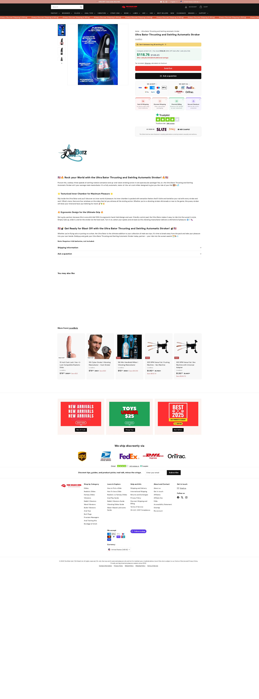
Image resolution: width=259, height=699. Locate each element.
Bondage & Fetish (90, 524)
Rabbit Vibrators (90, 501)
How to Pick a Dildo (114, 488)
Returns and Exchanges (139, 495)
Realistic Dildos (89, 491)
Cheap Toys (129, 430)
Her (144, 13)
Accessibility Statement (163, 504)
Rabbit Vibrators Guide (115, 501)
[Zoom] (97, 54)
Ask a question (65, 254)
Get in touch (158, 491)
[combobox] (67, 7)
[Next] (62, 63)
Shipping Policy (140, 566)
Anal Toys (89, 13)
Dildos (77, 13)
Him (151, 13)
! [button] (165, 44)
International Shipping (139, 491)
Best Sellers (162, 13)
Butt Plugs (88, 514)
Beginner (66, 13)
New (172, 13)
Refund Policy (129, 566)
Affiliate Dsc (158, 498)
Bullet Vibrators (90, 508)
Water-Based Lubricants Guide (116, 509)
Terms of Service (137, 507)
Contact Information (105, 566)
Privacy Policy (136, 498)
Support (203, 13)
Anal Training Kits (90, 521)
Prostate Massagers (91, 517)
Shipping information (68, 247)
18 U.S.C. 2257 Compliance (140, 510)
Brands (191, 13)
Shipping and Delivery (139, 488)
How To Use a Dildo (114, 491)
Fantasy (54, 13)
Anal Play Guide (113, 498)
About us (157, 488)
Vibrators (102, 13)
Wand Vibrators (90, 504)
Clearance (181, 13)
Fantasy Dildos (89, 495)
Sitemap (157, 508)
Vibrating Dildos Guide (115, 504)
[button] (152, 88)
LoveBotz (138, 39)
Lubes (135, 13)
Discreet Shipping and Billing (139, 502)
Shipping (148, 63)
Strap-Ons (115, 13)
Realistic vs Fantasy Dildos (117, 495)
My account (158, 511)
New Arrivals (80, 430)
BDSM (126, 13)
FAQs (156, 501)
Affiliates (157, 495)
